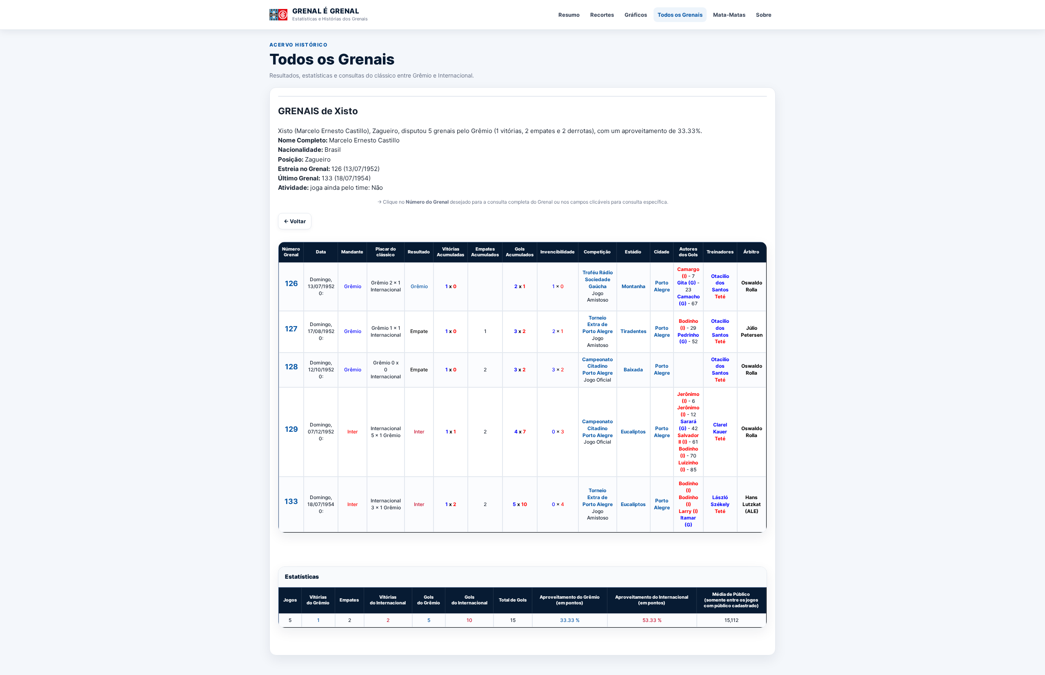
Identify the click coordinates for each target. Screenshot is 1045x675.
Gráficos (636, 14)
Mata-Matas (729, 14)
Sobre (764, 14)
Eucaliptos (633, 432)
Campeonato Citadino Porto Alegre (597, 366)
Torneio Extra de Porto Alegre (598, 325)
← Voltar (295, 221)
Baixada (633, 369)
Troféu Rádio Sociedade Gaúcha (598, 279)
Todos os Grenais (680, 14)
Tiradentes (633, 331)
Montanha (633, 286)
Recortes (602, 14)
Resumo (569, 14)
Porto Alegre (662, 286)
